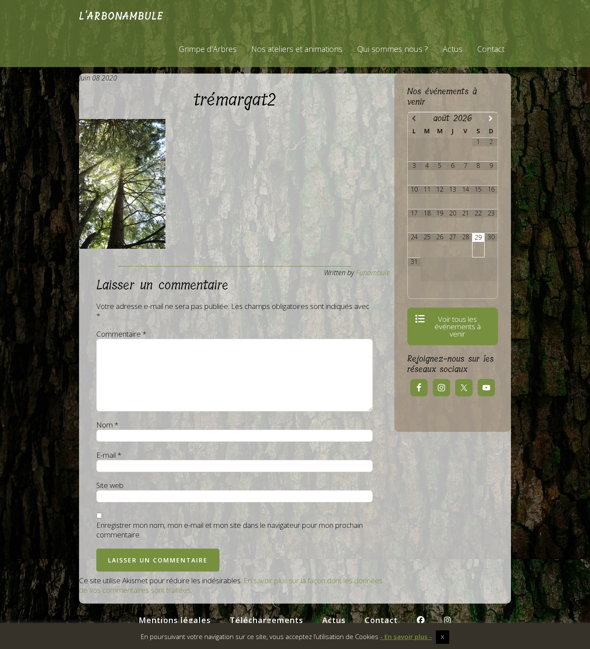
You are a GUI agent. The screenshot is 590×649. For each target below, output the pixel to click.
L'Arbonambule (121, 16)
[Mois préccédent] (414, 118)
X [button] (442, 637)
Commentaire (121, 334)
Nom (107, 425)
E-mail (108, 455)
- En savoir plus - (406, 637)
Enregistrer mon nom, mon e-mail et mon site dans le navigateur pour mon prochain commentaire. (229, 530)
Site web (110, 485)
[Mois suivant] (491, 118)
